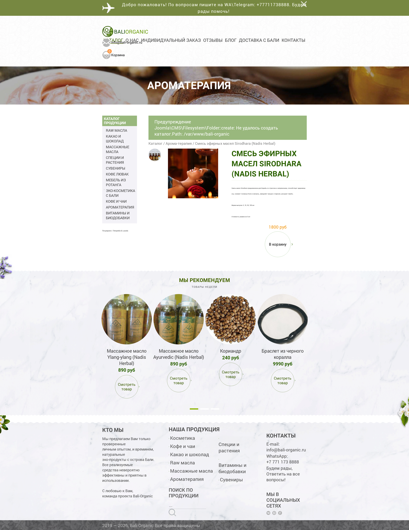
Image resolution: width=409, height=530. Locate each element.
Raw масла (116, 130)
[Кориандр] (230, 319)
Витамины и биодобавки (118, 215)
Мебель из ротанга (116, 182)
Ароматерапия (120, 207)
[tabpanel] (127, 345)
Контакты (293, 40)
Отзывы (213, 40)
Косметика (182, 438)
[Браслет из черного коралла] (282, 319)
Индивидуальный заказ (171, 40)
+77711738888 (273, 4)
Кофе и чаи (116, 201)
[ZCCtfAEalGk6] (154, 155)
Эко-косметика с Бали (120, 193)
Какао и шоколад (115, 138)
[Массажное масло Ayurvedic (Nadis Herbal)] (178, 319)
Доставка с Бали (259, 40)
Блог (231, 40)
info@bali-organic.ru (126, 42)
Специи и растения (115, 160)
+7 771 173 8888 (282, 462)
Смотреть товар (126, 386)
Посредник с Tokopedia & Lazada (115, 231)
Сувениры (115, 168)
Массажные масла (117, 149)
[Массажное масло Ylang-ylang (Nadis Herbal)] (127, 319)
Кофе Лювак (117, 174)
